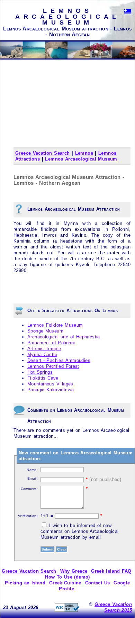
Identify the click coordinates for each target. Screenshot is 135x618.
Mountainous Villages (50, 384)
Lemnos (84, 153)
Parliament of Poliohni (51, 342)
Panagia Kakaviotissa (50, 389)
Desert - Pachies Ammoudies (58, 360)
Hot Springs (40, 372)
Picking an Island (25, 582)
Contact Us (97, 582)
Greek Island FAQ (111, 571)
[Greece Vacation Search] (127, 11)
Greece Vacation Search (42, 153)
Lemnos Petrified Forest (53, 366)
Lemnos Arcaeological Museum (81, 159)
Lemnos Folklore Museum (55, 325)
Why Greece (74, 571)
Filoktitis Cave (42, 378)
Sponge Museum (45, 331)
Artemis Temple (44, 348)
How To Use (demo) (67, 577)
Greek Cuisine (65, 582)
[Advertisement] (67, 112)
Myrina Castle (42, 354)
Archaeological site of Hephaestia (63, 336)
